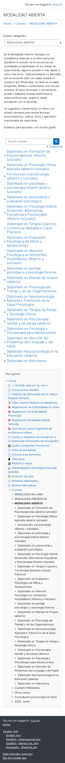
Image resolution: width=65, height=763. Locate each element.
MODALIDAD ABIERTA (43, 23)
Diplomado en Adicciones (26, 361)
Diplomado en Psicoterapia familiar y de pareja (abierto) (29, 321)
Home (7, 23)
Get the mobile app (15, 758)
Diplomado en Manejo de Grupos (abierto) (32, 280)
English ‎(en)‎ (10, 731)
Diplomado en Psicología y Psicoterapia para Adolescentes (31, 330)
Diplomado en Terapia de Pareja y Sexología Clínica (31, 312)
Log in (57, 4)
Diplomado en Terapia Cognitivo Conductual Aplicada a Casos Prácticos (32, 228)
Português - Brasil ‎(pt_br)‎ (21, 747)
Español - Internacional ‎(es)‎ (23, 739)
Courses (20, 23)
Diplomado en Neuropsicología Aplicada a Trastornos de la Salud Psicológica (30, 300)
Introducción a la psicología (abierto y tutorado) (28, 176)
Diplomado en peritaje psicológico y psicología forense (32, 270)
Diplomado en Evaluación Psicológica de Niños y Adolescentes (26, 241)
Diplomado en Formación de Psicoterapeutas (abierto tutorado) (28, 155)
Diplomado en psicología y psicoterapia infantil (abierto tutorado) (29, 187)
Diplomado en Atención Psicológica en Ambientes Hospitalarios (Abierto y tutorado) (27, 257)
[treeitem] (32, 541)
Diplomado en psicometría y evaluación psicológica (28, 199)
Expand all (55, 146)
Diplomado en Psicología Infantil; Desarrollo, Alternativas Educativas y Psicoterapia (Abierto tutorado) (32, 212)
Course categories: (15, 35)
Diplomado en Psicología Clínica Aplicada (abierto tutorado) (31, 167)
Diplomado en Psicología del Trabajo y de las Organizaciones (32, 289)
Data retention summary (18, 754)
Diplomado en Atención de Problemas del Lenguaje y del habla (30, 342)
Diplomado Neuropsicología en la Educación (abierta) (32, 353)
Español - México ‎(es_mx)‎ (22, 743)
